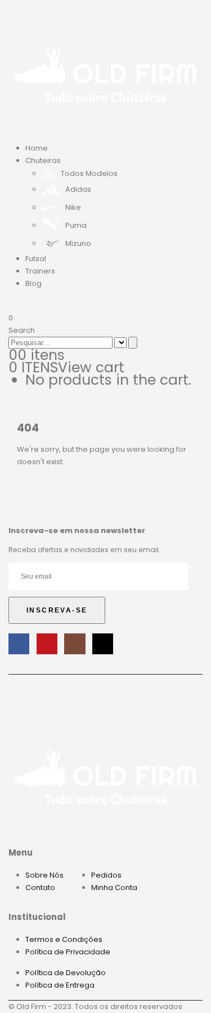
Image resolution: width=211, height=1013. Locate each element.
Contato (40, 887)
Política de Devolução (65, 972)
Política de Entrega (60, 985)
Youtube (47, 643)
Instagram (74, 643)
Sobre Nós (44, 875)
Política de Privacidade (67, 951)
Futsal (35, 258)
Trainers (40, 271)
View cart (91, 367)
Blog (33, 283)
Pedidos (106, 875)
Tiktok (102, 643)
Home (36, 148)
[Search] (132, 343)
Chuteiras (43, 160)
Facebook (18, 643)
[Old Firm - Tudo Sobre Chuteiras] (105, 73)
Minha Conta (114, 887)
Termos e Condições (63, 939)
